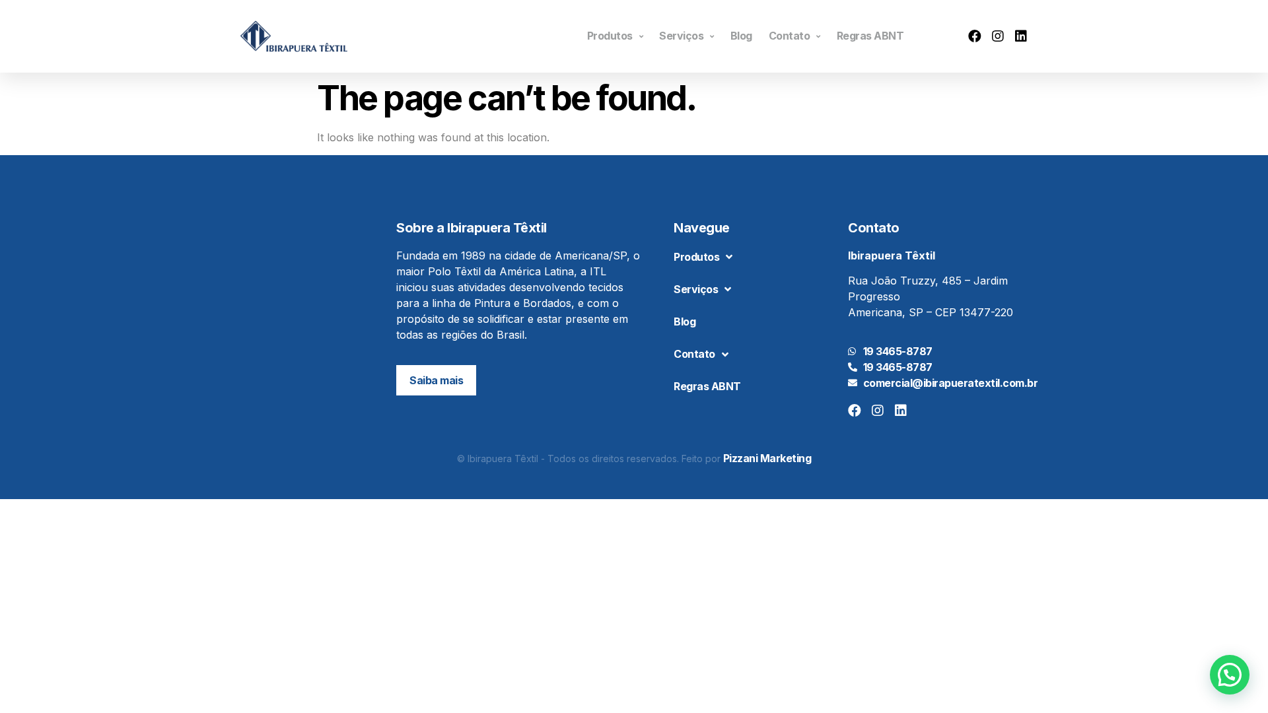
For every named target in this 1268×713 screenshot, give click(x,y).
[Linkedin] (1021, 36)
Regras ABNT (870, 35)
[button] (436, 380)
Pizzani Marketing (767, 458)
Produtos (610, 35)
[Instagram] (997, 36)
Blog (741, 35)
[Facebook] (974, 36)
